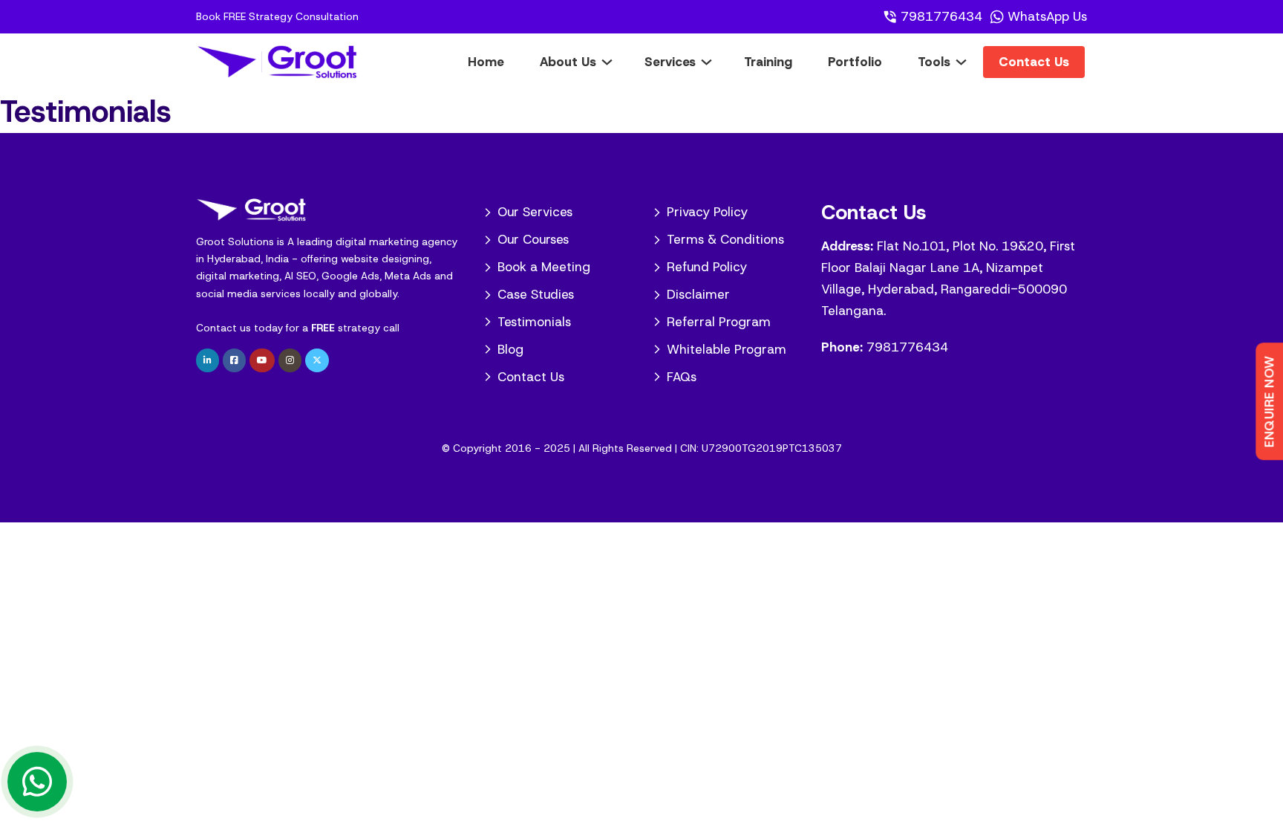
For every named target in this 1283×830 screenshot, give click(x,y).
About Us (568, 62)
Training (768, 62)
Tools (934, 62)
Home (486, 62)
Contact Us (1034, 62)
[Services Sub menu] (717, 62)
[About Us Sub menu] (618, 62)
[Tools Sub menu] (972, 62)
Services (670, 62)
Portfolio (855, 62)
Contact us (223, 327)
